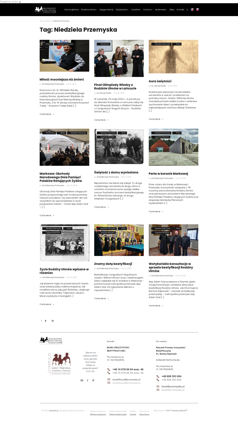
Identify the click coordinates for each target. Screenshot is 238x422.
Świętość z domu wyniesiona (116, 172)
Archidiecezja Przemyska (53, 84)
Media (62, 133)
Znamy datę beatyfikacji (113, 264)
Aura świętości (160, 81)
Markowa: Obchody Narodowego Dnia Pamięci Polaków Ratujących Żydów (61, 177)
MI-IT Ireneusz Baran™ (177, 411)
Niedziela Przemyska (65, 44)
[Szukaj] (187, 9)
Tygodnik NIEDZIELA (108, 137)
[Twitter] (93, 380)
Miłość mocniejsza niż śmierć (62, 79)
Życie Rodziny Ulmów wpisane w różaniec (64, 271)
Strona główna (45, 21)
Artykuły (49, 44)
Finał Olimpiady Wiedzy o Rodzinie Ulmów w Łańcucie (115, 86)
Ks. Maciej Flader (104, 93)
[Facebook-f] (87, 380)
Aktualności (105, 44)
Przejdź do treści (9, 1)
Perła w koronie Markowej (168, 174)
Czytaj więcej (46, 114)
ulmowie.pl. (54, 411)
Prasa (178, 44)
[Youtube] (82, 380)
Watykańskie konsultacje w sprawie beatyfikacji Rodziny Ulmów (171, 267)
